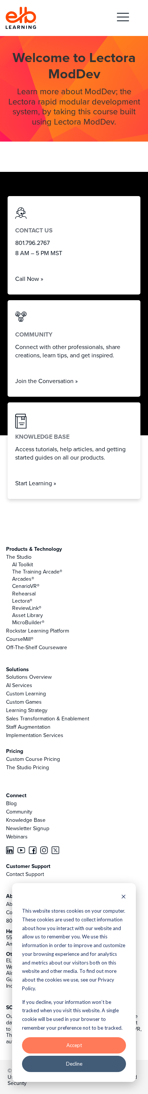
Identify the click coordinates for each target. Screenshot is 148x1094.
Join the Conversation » (46, 381)
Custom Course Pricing (33, 759)
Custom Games (24, 702)
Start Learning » (35, 483)
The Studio (18, 557)
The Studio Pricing (27, 767)
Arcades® (23, 579)
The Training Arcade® (37, 571)
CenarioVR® (25, 586)
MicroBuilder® (28, 622)
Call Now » (29, 278)
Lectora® (22, 601)
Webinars (17, 836)
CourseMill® (19, 639)
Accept (74, 1045)
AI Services (19, 685)
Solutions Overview (29, 677)
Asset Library (27, 615)
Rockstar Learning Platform (37, 630)
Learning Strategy (26, 710)
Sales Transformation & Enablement (47, 718)
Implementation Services (34, 735)
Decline (74, 1064)
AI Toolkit (22, 564)
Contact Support (25, 874)
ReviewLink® (26, 608)
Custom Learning (26, 693)
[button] (123, 18)
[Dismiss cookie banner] (123, 897)
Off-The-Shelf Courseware (36, 647)
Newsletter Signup (27, 828)
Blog (11, 803)
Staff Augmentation (28, 727)
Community (19, 811)
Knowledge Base (26, 820)
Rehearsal (24, 593)
